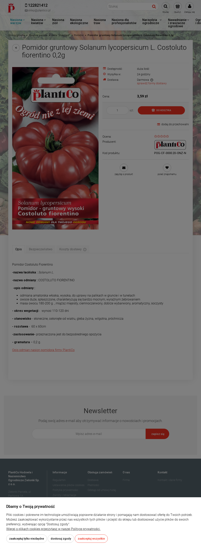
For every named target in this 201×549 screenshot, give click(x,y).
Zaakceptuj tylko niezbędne (26, 538)
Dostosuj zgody (61, 538)
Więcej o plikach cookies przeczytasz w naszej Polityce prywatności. (53, 529)
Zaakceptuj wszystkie (91, 538)
